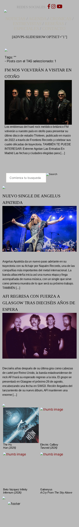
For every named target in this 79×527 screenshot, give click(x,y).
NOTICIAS (15, 18)
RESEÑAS (54, 23)
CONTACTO (53, 28)
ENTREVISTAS (27, 23)
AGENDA (37, 18)
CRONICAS (60, 18)
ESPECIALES (26, 28)
